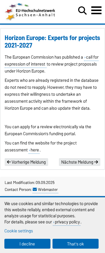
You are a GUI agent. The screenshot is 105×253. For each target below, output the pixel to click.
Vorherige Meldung (28, 162)
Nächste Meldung (77, 162)
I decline (27, 243)
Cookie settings (18, 230)
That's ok (75, 243)
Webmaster (48, 189)
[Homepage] (30, 19)
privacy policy (67, 221)
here (35, 150)
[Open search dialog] (82, 11)
